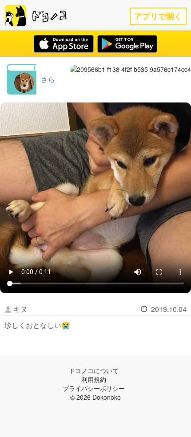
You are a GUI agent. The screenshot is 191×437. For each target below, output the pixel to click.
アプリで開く (158, 16)
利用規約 (93, 379)
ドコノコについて (94, 370)
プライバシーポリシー (94, 388)
